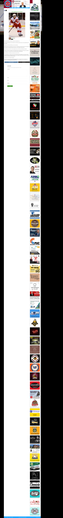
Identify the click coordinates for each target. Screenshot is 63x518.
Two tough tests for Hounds (17, 11)
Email (8, 80)
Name (8, 77)
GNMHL (22, 7)
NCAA (19, 7)
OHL (10, 7)
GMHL (16, 7)
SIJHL (25, 7)
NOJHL (14, 7)
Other (28, 7)
